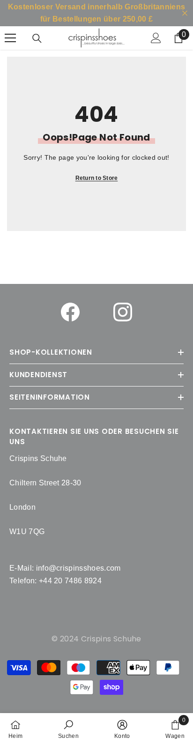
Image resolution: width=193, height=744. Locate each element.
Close (184, 13)
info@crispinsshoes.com (78, 568)
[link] (68, 728)
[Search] (37, 38)
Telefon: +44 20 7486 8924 (55, 581)
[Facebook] (70, 312)
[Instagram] (122, 312)
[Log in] (156, 38)
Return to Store (96, 178)
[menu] (10, 38)
